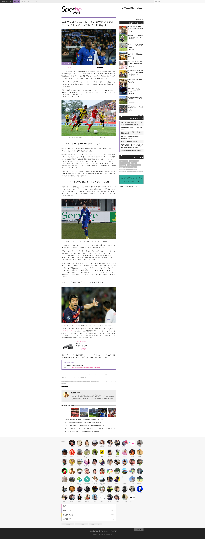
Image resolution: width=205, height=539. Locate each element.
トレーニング (126, 163)
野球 (127, 161)
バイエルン (87, 381)
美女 (133, 171)
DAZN (63, 381)
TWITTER (114, 531)
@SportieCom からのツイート (128, 186)
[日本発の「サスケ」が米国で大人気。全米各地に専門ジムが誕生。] (123, 33)
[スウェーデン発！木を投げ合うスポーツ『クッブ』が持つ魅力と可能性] (123, 50)
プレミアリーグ (95, 381)
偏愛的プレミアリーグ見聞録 (79, 398)
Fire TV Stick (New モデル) (83, 341)
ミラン (63, 383)
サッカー (75, 381)
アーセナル (69, 381)
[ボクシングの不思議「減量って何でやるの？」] (123, 86)
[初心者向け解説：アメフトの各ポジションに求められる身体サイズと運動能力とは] (123, 77)
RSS (96, 531)
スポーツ (134, 169)
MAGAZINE (128, 8)
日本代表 (137, 161)
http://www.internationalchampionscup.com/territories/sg (86, 367)
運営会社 (68, 524)
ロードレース (123, 171)
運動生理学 (122, 169)
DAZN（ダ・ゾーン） (69, 331)
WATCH (16, 1)
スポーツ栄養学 (139, 171)
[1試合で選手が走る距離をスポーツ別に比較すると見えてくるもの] (123, 103)
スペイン (135, 167)
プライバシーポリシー (95, 524)
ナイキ (129, 171)
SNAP (140, 8)
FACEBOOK (104, 531)
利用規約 (82, 524)
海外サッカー (123, 165)
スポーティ (71, 67)
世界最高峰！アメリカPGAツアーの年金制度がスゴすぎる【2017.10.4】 (135, 37)
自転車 (121, 167)
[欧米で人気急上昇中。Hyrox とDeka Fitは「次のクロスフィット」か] (123, 112)
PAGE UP (139, 529)
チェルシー (81, 381)
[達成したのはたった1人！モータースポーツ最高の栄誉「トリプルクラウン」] (123, 94)
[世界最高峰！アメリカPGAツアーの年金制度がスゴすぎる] (123, 41)
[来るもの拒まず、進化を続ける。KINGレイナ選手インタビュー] (123, 68)
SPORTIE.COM (6, 1)
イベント (131, 161)
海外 (121, 163)
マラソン (128, 169)
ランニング (138, 165)
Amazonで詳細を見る (82, 349)
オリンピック (134, 163)
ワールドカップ (128, 167)
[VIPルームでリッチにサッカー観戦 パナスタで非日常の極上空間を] (123, 59)
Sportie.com (101, 534)
